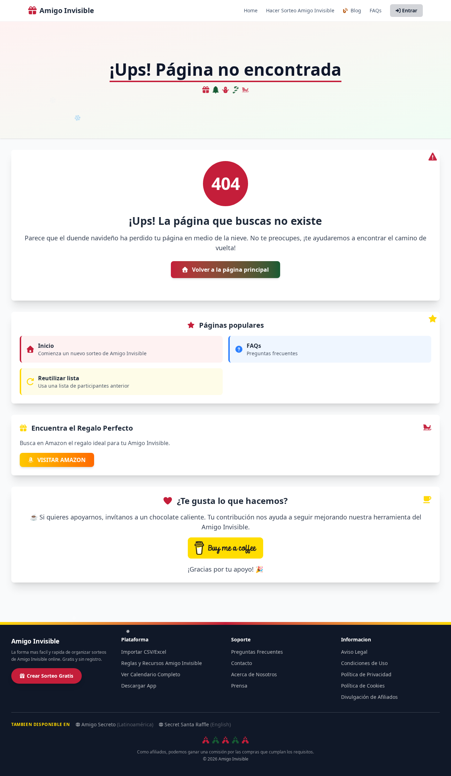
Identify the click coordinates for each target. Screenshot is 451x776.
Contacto (241, 663)
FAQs (376, 10)
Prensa (239, 685)
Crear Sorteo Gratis (50, 675)
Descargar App (138, 685)
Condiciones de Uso (364, 663)
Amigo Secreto (117, 724)
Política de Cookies (363, 685)
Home (251, 10)
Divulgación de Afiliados (369, 697)
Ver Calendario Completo (150, 674)
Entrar (409, 10)
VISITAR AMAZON (61, 460)
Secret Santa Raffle (198, 724)
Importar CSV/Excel (143, 651)
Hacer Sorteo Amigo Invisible (300, 10)
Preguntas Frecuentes (257, 651)
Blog (355, 10)
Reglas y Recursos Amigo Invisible (161, 663)
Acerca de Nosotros (254, 674)
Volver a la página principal (230, 269)
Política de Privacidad (366, 674)
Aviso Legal (354, 651)
